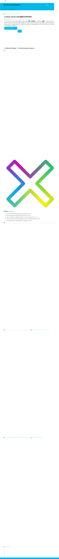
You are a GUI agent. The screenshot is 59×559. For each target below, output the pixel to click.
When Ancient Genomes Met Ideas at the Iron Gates (19, 314)
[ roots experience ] (21, 19)
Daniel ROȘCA (14, 19)
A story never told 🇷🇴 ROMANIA (18, 17)
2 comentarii (28, 19)
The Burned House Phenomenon (14, 310)
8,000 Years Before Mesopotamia (14, 309)
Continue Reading (10, 28)
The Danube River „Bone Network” (14, 316)
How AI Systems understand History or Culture (17, 312)
